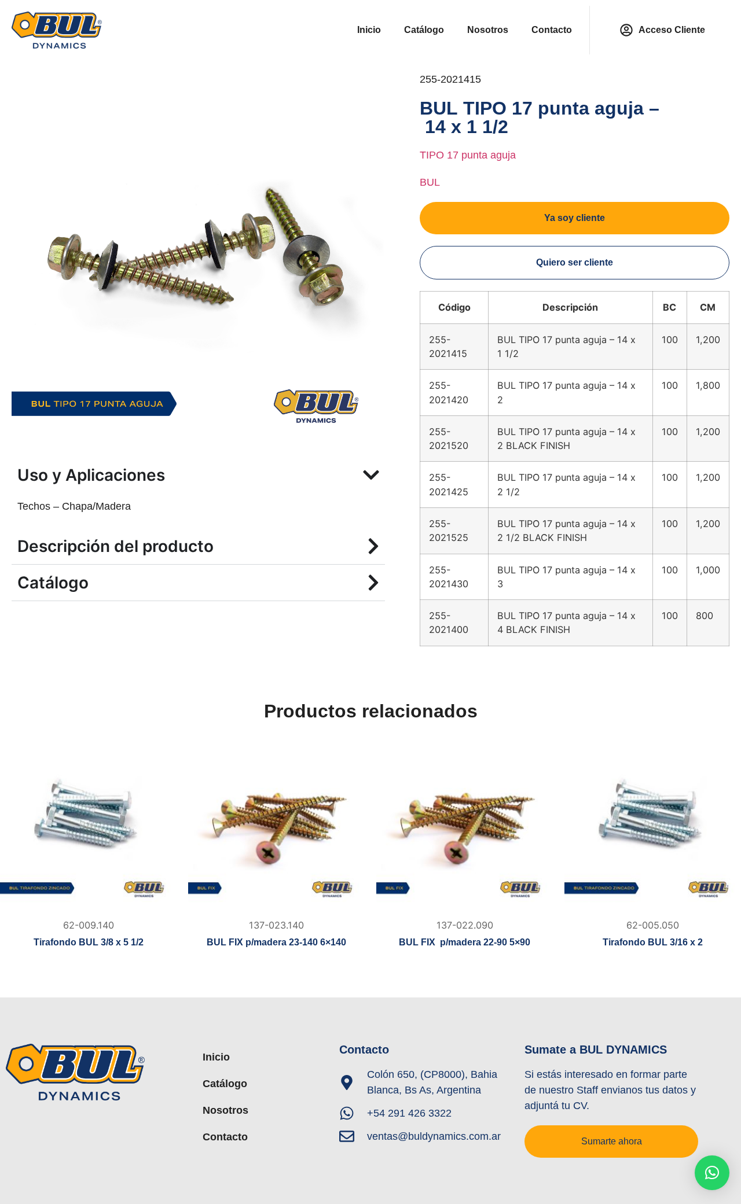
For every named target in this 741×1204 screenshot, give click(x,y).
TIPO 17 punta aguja (468, 155)
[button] (712, 1172)
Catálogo (424, 30)
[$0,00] (88, 824)
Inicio (369, 30)
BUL (430, 182)
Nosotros (487, 30)
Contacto (551, 30)
